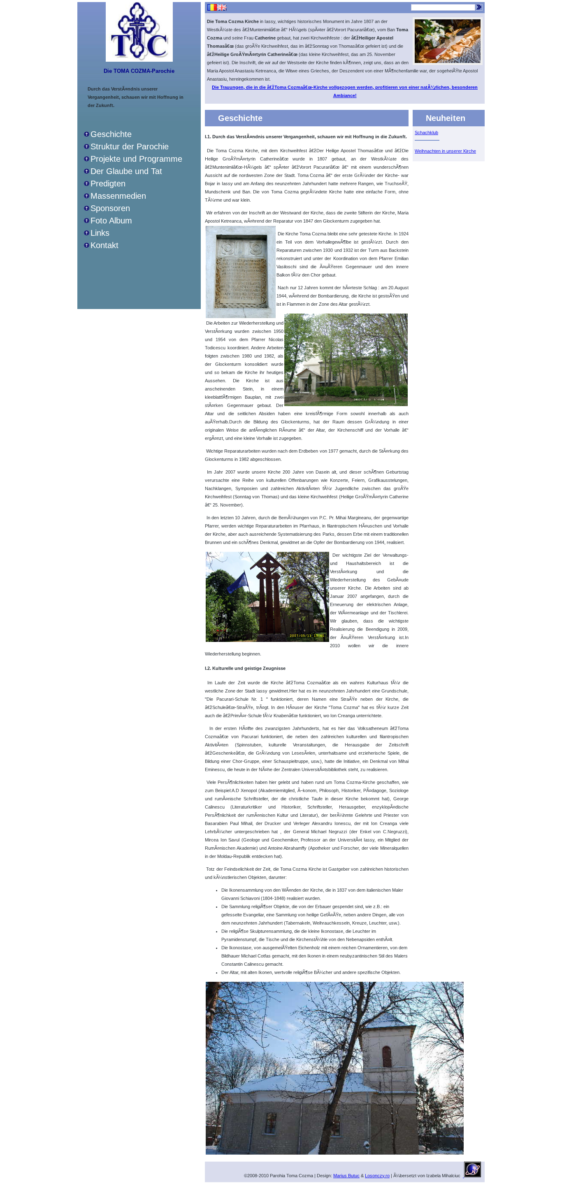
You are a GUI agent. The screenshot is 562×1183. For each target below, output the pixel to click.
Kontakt (104, 245)
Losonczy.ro (377, 1175)
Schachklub (426, 132)
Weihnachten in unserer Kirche (445, 151)
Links (100, 233)
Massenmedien (118, 196)
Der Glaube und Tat (126, 171)
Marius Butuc (346, 1175)
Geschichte (111, 134)
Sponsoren (110, 208)
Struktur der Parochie (130, 146)
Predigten (108, 183)
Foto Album (111, 220)
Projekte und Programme (136, 159)
